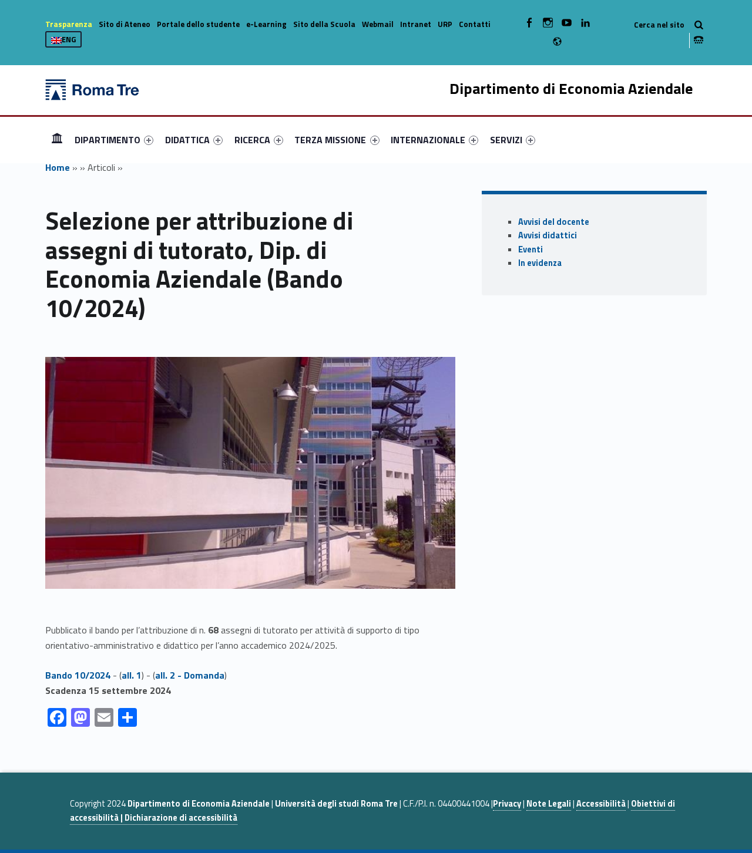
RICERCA (252, 140)
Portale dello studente (198, 24)
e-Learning (266, 24)
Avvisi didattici (547, 235)
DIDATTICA (187, 140)
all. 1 (132, 675)
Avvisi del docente (553, 221)
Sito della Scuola (324, 24)
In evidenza (540, 263)
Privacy (507, 803)
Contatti (475, 24)
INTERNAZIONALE (428, 140)
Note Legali (548, 803)
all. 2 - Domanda (189, 675)
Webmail (378, 24)
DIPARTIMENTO (107, 140)
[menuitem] (57, 139)
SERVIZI (506, 140)
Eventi (530, 249)
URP (445, 24)
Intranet (415, 24)
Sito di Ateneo (124, 24)
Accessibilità (601, 803)
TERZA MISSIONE (330, 140)
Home (57, 139)
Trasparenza (68, 24)
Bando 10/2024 (77, 675)
